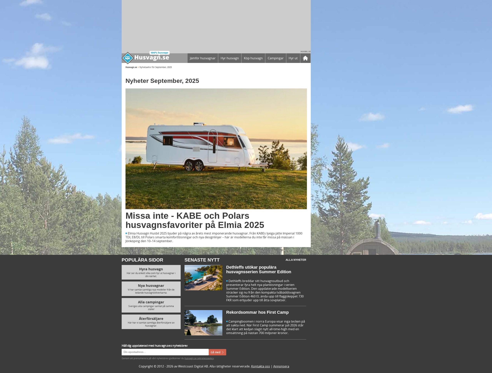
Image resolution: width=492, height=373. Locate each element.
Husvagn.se (131, 67)
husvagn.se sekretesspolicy (199, 358)
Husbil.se (306, 51)
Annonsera (281, 366)
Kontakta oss (260, 366)
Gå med (216, 352)
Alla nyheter (296, 259)
